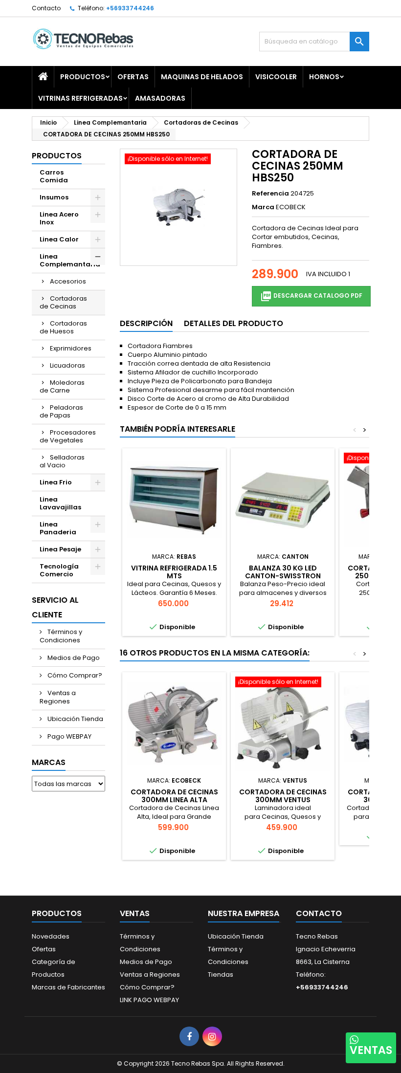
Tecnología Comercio (59, 570)
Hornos (324, 77)
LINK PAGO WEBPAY (149, 1000)
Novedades (50, 936)
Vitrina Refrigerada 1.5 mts (174, 572)
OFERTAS (133, 77)
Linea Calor (59, 239)
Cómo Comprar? (74, 675)
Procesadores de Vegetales (68, 436)
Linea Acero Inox (59, 218)
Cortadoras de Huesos (63, 327)
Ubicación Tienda (74, 718)
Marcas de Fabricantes (68, 987)
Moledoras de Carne (62, 386)
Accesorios (68, 281)
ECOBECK (291, 207)
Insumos (54, 197)
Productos (82, 77)
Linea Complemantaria (70, 260)
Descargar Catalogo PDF (311, 296)
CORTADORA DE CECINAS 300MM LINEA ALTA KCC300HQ (174, 799)
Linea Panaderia (58, 528)
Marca (263, 207)
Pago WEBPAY (68, 736)
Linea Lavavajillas (60, 503)
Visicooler (276, 77)
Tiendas (220, 974)
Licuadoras (67, 365)
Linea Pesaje (60, 549)
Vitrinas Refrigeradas (80, 98)
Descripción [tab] (146, 323)
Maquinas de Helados (202, 77)
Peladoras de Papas (61, 411)
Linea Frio (56, 482)
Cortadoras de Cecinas (63, 302)
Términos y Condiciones (61, 636)
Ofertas (44, 949)
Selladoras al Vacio (62, 461)
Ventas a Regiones (58, 697)
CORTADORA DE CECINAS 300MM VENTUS (283, 796)
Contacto (46, 8)
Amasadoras (160, 98)
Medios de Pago (73, 657)
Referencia (270, 193)
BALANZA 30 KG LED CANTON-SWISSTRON (283, 572)
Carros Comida (54, 176)
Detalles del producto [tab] (233, 323)
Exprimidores (70, 348)
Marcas (49, 762)
